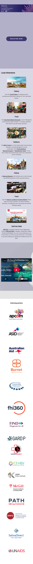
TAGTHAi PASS (10, 231)
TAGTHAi (5, 229)
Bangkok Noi (18, 151)
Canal (24, 151)
